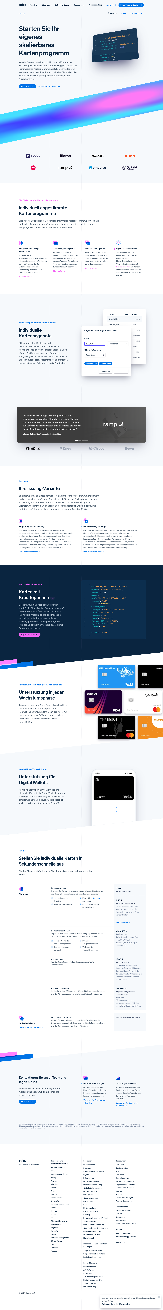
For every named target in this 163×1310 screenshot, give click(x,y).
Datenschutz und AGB (125, 1181)
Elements (55, 1201)
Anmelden (110, 5)
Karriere (119, 1214)
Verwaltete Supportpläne (126, 1236)
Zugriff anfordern (29, 634)
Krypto (54, 1194)
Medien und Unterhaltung (93, 1224)
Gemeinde (120, 1174)
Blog (117, 1171)
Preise (123, 13)
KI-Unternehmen (90, 1208)
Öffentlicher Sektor (91, 1234)
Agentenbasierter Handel (93, 1171)
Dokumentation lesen (28, 551)
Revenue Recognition (60, 1237)
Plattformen (88, 1201)
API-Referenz (89, 1270)
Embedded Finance (91, 1181)
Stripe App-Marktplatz (92, 1250)
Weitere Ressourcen (124, 1201)
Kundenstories (122, 1168)
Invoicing (54, 1211)
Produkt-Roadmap (123, 1210)
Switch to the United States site (116, 1304)
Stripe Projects (89, 1283)
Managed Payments (59, 1221)
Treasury (55, 1251)
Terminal (54, 1247)
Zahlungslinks (57, 1224)
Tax (52, 1244)
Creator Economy (90, 1211)
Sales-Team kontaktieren (130, 5)
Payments (55, 1227)
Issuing (22, 13)
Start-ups (87, 1168)
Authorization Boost (59, 1174)
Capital (54, 1181)
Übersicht (112, 13)
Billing (53, 1177)
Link (53, 1217)
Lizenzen (119, 1191)
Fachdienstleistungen (92, 1231)
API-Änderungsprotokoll (93, 1276)
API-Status (87, 1273)
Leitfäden (120, 1164)
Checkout (55, 1184)
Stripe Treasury (123, 267)
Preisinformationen (59, 1167)
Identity (54, 1207)
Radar (53, 1234)
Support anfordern (123, 1233)
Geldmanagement (90, 1198)
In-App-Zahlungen (90, 1191)
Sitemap (119, 1194)
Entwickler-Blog (89, 1286)
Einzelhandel (88, 1238)
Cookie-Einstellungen (124, 1197)
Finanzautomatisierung (92, 1184)
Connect (96, 898)
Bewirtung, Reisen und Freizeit (95, 1218)
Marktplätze (88, 1194)
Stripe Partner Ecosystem (94, 1254)
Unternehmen (89, 1164)
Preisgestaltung (95, 5)
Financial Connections (60, 1204)
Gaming (86, 1214)
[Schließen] (158, 1297)
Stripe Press (121, 1220)
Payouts (54, 1231)
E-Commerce (88, 1178)
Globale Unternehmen (92, 1188)
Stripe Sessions (122, 1178)
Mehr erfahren (25, 276)
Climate (54, 1187)
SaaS (85, 1204)
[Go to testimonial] (76, 440)
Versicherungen (89, 1221)
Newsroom (120, 1217)
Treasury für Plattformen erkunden (94, 1101)
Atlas (53, 1171)
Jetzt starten (27, 86)
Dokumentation (137, 13)
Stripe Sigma (56, 1241)
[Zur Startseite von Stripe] (21, 1160)
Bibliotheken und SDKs (92, 1280)
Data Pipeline (56, 1197)
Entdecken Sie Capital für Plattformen (127, 1104)
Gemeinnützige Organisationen (96, 1228)
